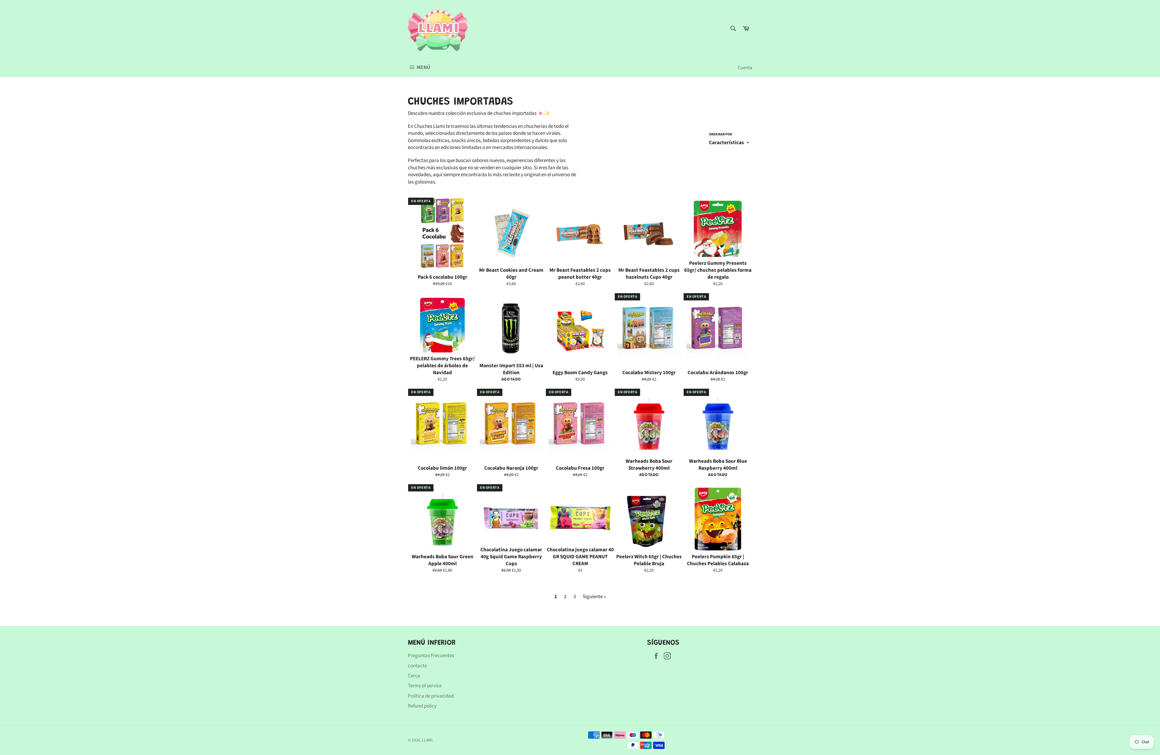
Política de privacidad (431, 696)
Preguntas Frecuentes (431, 655)
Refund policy (422, 706)
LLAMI (427, 740)
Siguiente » (594, 596)
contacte (417, 665)
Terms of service (425, 685)
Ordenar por (720, 134)
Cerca (414, 675)
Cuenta (745, 67)
